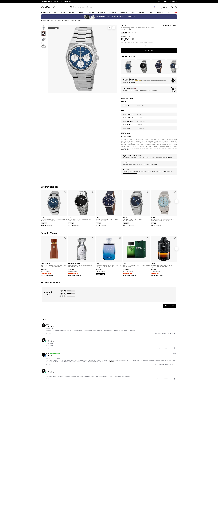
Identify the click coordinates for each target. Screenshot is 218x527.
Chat (165, 171)
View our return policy (152, 164)
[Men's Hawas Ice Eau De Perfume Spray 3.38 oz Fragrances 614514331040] (120, 238)
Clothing (142, 12)
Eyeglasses (112, 12)
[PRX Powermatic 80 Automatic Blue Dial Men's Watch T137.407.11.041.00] (65, 192)
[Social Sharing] (109, 27)
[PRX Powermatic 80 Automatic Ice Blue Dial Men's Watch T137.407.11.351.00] (174, 192)
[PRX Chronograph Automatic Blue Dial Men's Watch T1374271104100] (113, 27)
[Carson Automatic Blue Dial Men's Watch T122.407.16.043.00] (120, 192)
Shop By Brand (45, 12)
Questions (55, 282)
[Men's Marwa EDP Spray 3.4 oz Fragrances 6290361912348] (92, 238)
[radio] (67, 290)
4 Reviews (174, 25)
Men (55, 12)
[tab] (169, 306)
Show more (125, 150)
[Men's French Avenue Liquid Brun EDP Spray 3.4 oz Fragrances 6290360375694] (65, 238)
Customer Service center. (130, 173)
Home (42, 20)
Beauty (133, 12)
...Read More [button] (111, 361)
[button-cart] (176, 7)
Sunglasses (101, 12)
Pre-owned (160, 12)
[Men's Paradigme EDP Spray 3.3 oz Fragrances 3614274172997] (147, 238)
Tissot (51, 20)
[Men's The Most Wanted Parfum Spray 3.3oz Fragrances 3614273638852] (174, 238)
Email (160, 171)
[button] (49, 333)
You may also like (128, 56)
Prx (55, 20)
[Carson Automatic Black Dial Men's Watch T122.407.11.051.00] (92, 192)
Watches (72, 12)
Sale (175, 12)
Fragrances (123, 12)
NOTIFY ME (149, 50)
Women (63, 12)
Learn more (132, 82)
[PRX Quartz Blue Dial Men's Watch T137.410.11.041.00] (147, 192)
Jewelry (81, 12)
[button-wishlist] (172, 7)
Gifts (169, 12)
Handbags (91, 12)
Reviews (45, 282)
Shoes (151, 12)
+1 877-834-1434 (153, 171)
